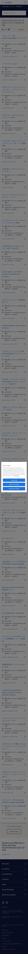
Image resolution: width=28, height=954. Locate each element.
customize (14, 480)
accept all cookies (14, 488)
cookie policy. (16, 475)
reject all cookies (14, 484)
